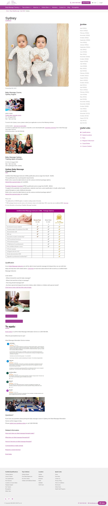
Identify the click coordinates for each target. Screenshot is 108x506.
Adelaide (41, 482)
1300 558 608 (75, 2)
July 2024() (83, 49)
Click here (66, 203)
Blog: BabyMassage (14, 11)
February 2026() (84, 33)
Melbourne (41, 476)
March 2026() (84, 30)
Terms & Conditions (59, 482)
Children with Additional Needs (29, 480)
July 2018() (83, 108)
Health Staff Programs (60, 489)
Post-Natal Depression (27, 476)
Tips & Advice (26, 7)
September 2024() (85, 47)
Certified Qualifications (11, 471)
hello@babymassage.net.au (96, 503)
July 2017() (83, 120)
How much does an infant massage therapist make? (19, 433)
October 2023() (84, 59)
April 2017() (83, 122)
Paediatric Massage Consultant (14, 186)
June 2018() (83, 111)
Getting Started (25, 474)
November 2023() (85, 56)
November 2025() (85, 35)
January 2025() (84, 44)
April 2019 (22, 11)
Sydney (40, 474)
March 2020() (84, 89)
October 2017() (84, 115)
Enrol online (8, 331)
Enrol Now (57, 476)
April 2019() (83, 99)
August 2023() (84, 61)
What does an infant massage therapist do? (17, 437)
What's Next (8, 491)
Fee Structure (8, 480)
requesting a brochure (50, 127)
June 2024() (83, 52)
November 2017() (85, 113)
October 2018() (84, 106)
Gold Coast (41, 484)
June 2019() (83, 94)
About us (36, 7)
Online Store (45, 7)
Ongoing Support (9, 484)
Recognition (75, 7)
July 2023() (83, 63)
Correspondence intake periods (14, 445)
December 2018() (85, 101)
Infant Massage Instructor (16, 266)
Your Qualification (9, 478)
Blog (68, 7)
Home (7, 11)
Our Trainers (8, 487)
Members (54, 7)
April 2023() (83, 70)
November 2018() (85, 104)
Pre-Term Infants (26, 478)
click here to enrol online (20, 126)
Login (101, 2)
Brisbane (41, 478)
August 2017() (84, 118)
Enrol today (11, 316)
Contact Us (62, 7)
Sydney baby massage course (13, 115)
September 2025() (85, 40)
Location (41, 471)
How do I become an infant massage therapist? (18, 441)
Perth (40, 480)
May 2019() (83, 96)
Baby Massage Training (12, 7)
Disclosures (58, 484)
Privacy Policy (58, 480)
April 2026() (83, 28)
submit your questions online (18, 423)
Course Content (8, 476)
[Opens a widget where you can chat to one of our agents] (102, 503)
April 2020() (83, 87)
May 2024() (83, 54)
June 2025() (83, 42)
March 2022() (84, 80)
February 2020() (84, 92)
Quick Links (58, 471)
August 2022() (84, 78)
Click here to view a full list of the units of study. (18, 287)
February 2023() (84, 73)
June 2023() (83, 66)
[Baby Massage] (11, 2)
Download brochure (14, 321)
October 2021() (84, 82)
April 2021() (83, 85)
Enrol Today (86, 2)
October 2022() (84, 75)
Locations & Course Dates (11, 482)
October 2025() (84, 37)
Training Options (9, 474)
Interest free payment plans (12, 182)
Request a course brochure (13, 449)
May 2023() (83, 68)
